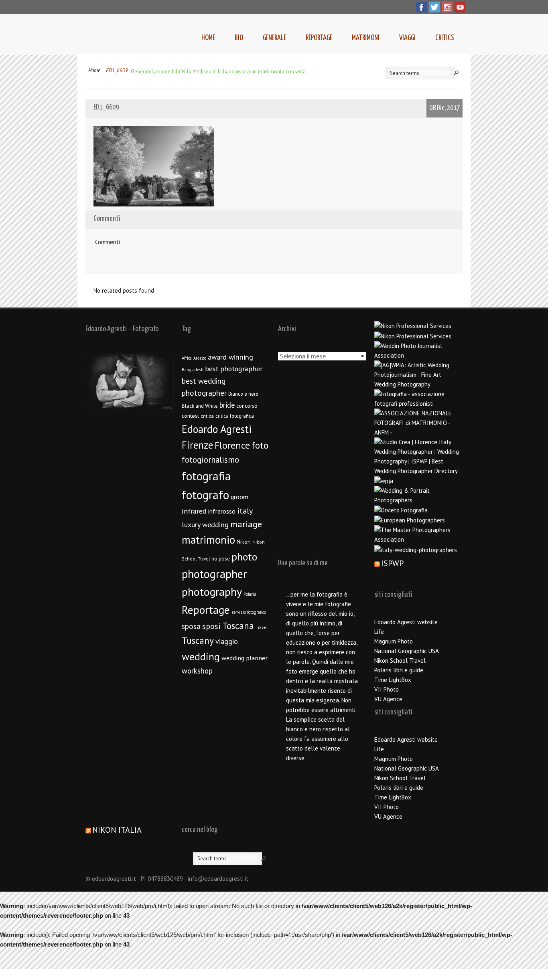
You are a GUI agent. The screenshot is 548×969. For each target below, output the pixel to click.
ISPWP (392, 563)
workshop (197, 671)
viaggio (226, 641)
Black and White (200, 406)
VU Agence (388, 699)
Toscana (238, 625)
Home (208, 38)
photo (244, 556)
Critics (444, 38)
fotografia (206, 475)
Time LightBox (392, 680)
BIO (239, 38)
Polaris (250, 594)
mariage (246, 524)
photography (212, 592)
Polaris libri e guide (398, 670)
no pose (220, 558)
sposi (211, 626)
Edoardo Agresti (217, 429)
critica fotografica (234, 416)
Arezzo (199, 358)
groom (239, 497)
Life (379, 631)
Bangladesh (192, 369)
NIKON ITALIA (117, 830)
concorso (247, 405)
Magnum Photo (393, 641)
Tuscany (198, 640)
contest (190, 415)
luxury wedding (205, 524)
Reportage (319, 38)
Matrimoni (366, 38)
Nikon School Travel (400, 660)
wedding (201, 656)
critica (207, 416)
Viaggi (407, 38)
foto (260, 445)
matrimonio (208, 539)
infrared (194, 511)
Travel (262, 627)
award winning (230, 357)
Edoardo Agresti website (406, 622)
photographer (214, 573)
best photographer (233, 368)
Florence (232, 445)
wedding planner (244, 657)
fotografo (205, 494)
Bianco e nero (243, 393)
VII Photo (386, 689)
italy (245, 511)
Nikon (244, 541)
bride (227, 405)
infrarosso (221, 511)
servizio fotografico (248, 612)
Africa (187, 358)
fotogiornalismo (210, 459)
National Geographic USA (406, 651)
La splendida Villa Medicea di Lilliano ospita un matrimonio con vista (229, 71)
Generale (274, 38)
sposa (191, 626)
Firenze (197, 445)
